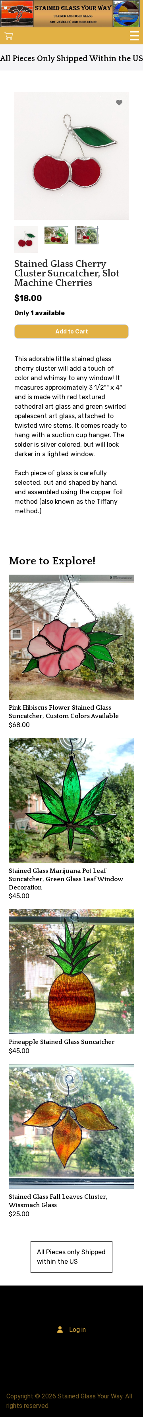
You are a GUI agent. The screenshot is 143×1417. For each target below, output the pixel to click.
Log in (77, 1329)
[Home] (70, 13)
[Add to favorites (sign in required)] (119, 103)
